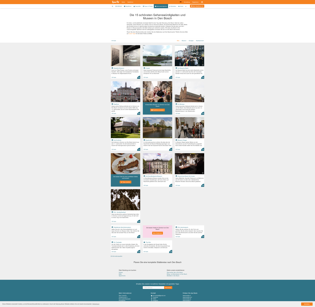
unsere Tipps (132, 33)
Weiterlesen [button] (95, 304)
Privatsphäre (122, 300)
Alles (178, 40)
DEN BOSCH (118, 6)
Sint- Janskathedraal (119, 212)
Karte (114, 40)
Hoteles (121, 272)
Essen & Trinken (148, 6)
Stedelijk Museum (118, 68)
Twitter (154, 299)
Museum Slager (182, 140)
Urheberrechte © (123, 297)
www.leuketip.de (187, 299)
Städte (123, 2)
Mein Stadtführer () (197, 6)
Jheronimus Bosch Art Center (186, 176)
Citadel (147, 68)
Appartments (122, 275)
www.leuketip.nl (187, 295)
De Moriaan (180, 104)
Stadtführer (130, 2)
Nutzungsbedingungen (125, 299)
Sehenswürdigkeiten (161, 6)
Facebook (155, 297)
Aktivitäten (173, 6)
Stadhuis (116, 104)
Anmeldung (187, 2)
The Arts (148, 242)
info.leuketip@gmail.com (159, 295)
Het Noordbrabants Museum (153, 176)
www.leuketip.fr (187, 300)
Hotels (181, 6)
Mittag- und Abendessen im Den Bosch (177, 274)
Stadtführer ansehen (158, 110)
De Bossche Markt (182, 68)
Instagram (155, 300)
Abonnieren (168, 287)
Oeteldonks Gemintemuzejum (122, 227)
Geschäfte (138, 6)
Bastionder (148, 140)
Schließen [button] (307, 304)
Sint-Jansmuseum (182, 227)
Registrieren (195, 2)
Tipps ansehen (126, 182)
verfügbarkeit (158, 233)
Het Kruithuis (117, 140)
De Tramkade (117, 242)
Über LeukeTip (122, 295)
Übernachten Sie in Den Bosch (175, 272)
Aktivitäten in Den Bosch (173, 275)
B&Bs (120, 274)
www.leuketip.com (187, 297)
